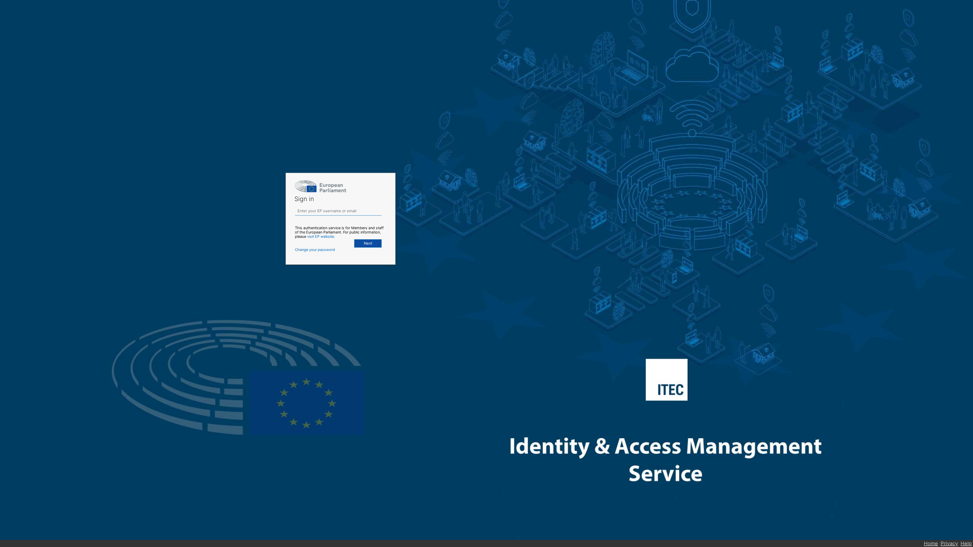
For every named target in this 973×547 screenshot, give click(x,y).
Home (931, 543)
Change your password (315, 249)
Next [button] (368, 243)
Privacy (949, 543)
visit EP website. (321, 236)
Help (966, 543)
